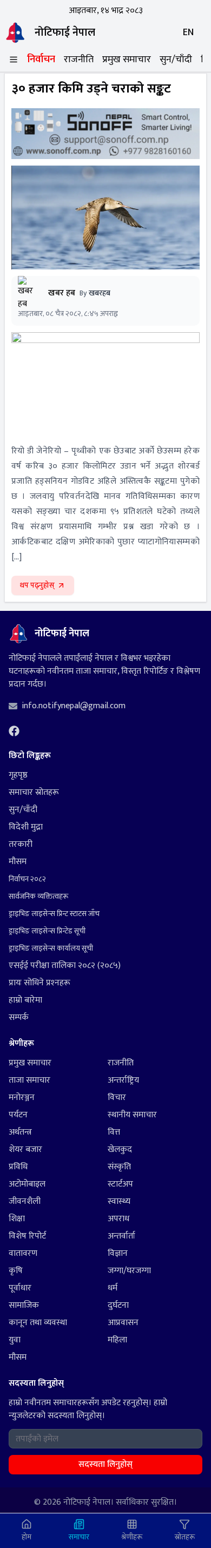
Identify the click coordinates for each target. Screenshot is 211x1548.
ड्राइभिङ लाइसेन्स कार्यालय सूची (51, 948)
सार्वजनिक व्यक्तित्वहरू (38, 896)
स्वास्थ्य (119, 1201)
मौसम (18, 861)
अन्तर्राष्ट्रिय (123, 1080)
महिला (117, 1340)
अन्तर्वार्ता (121, 1236)
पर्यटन (18, 1115)
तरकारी (20, 844)
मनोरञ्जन (22, 1097)
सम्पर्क (19, 1017)
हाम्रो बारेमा (25, 1000)
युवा (15, 1340)
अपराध (118, 1219)
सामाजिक (24, 1305)
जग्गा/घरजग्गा (129, 1270)
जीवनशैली (25, 1201)
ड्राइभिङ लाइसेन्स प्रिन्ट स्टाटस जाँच (54, 913)
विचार (117, 1097)
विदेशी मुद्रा (26, 827)
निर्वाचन (41, 59)
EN (188, 32)
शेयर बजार (25, 1149)
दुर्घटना (118, 1305)
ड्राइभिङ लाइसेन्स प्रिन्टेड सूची (47, 931)
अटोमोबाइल (27, 1184)
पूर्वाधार (20, 1288)
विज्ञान (118, 1253)
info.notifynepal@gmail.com (74, 706)
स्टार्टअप (120, 1184)
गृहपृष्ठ (18, 775)
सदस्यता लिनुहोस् (105, 1464)
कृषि (16, 1270)
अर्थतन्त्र (20, 1132)
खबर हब (61, 293)
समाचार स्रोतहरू (34, 792)
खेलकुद (120, 1149)
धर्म (112, 1288)
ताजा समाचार (29, 1080)
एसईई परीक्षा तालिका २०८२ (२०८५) (65, 965)
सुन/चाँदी (176, 59)
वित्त (114, 1132)
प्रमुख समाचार (126, 59)
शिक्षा (17, 1219)
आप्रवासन (123, 1322)
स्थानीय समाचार (132, 1115)
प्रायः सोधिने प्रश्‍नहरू (39, 983)
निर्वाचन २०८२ (27, 879)
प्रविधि (18, 1167)
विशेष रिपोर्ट (27, 1236)
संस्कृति (119, 1167)
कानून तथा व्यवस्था (38, 1322)
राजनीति (79, 59)
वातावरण (23, 1253)
